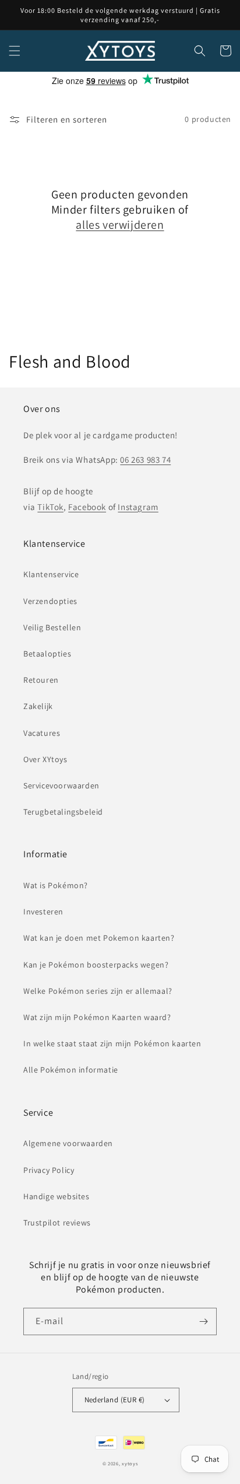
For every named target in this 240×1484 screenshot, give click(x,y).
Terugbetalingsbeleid (63, 811)
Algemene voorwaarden (68, 1143)
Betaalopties (47, 653)
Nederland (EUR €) (114, 1400)
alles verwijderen (120, 224)
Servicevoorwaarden (61, 785)
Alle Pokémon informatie (70, 1069)
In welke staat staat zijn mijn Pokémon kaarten (112, 1043)
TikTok (50, 506)
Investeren (43, 911)
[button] (14, 51)
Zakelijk (38, 706)
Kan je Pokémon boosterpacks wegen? (95, 964)
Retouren (41, 680)
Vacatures (41, 733)
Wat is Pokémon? (55, 885)
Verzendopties (50, 601)
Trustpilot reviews (57, 1222)
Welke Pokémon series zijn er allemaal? (97, 991)
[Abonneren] (203, 1321)
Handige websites (56, 1196)
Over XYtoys (45, 759)
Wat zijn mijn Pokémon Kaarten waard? (97, 1017)
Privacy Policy (48, 1170)
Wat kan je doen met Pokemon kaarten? (99, 938)
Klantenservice (51, 574)
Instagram (138, 506)
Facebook (87, 506)
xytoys (129, 1463)
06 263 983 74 (145, 459)
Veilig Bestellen (52, 627)
